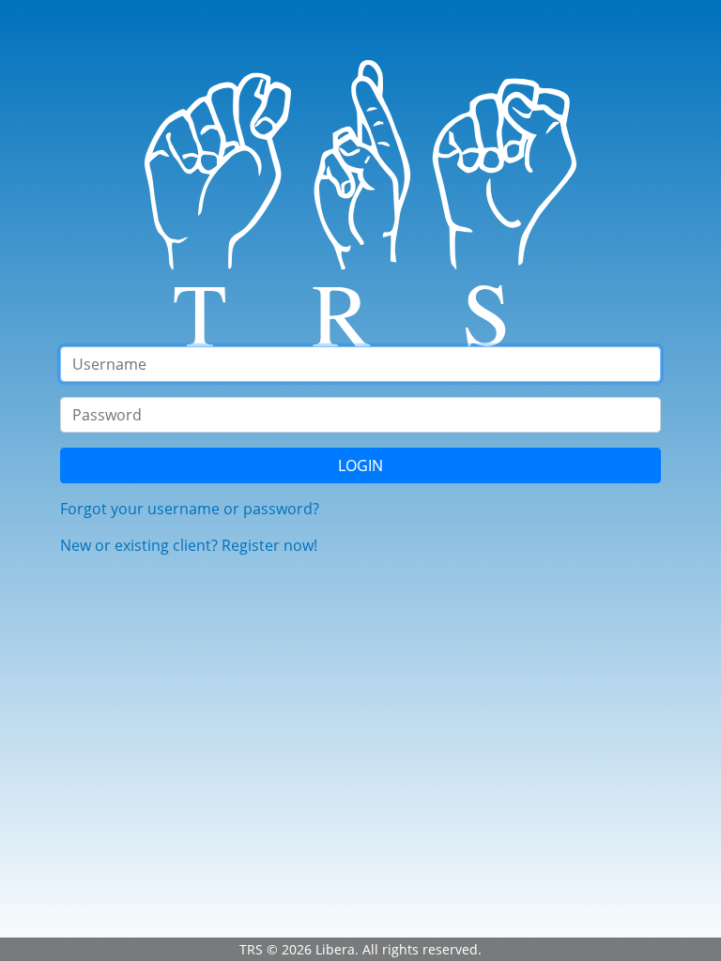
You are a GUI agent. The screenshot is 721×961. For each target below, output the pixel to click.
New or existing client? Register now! (188, 545)
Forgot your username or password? (189, 508)
